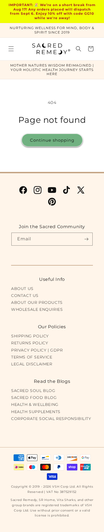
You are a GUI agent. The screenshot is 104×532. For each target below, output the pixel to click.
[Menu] (11, 49)
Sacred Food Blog (34, 397)
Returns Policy (29, 342)
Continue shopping (52, 140)
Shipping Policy (30, 336)
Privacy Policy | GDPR (37, 350)
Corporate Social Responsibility (51, 418)
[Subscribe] (86, 239)
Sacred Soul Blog (33, 390)
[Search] (78, 49)
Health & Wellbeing (35, 404)
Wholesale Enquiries (37, 309)
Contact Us (25, 295)
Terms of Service (31, 357)
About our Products (37, 302)
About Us (22, 288)
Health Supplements (35, 411)
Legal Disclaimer (31, 364)
